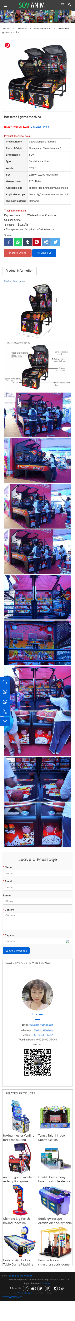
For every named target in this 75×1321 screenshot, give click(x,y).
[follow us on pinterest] (40, 1288)
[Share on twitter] (55, 242)
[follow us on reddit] (62, 1288)
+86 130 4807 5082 (42, 1035)
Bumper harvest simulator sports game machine (54, 1265)
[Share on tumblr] (27, 242)
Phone (7, 895)
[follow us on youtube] (33, 1288)
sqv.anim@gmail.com (41, 1024)
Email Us (45, 253)
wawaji (28, 1275)
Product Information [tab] (19, 270)
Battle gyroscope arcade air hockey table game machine (55, 1223)
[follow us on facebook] (25, 1288)
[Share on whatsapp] (18, 242)
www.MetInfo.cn (12, 1297)
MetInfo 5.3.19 (26, 1293)
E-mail (7, 881)
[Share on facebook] (8, 242)
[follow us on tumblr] (55, 1288)
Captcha (8, 935)
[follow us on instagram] (47, 1288)
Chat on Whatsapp (44, 1030)
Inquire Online (18, 253)
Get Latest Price (40, 126)
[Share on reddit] (46, 242)
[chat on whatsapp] (5, 692)
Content (8, 909)
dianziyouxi (16, 1275)
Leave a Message (16, 950)
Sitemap (46, 1284)
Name (7, 867)
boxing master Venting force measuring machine (18, 1140)
